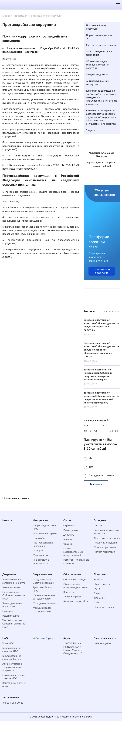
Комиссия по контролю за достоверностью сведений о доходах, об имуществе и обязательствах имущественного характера (101, 117)
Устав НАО (8, 643)
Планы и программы (105, 547)
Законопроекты (11, 587)
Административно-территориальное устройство (13, 667)
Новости (7, 520)
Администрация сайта (75, 601)
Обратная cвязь (72, 574)
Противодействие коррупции (96, 27)
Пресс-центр (101, 574)
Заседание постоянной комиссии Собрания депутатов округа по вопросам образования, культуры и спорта (101, 352)
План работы (40, 551)
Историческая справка (45, 533)
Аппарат (67, 539)
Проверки (7, 611)
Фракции (68, 544)
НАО (5, 638)
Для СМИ (99, 598)
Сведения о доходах (97, 74)
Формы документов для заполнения (99, 53)
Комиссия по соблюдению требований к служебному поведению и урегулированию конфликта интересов (101, 97)
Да (90, 458)
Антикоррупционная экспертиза (97, 83)
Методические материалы (101, 45)
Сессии (98, 526)
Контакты (68, 592)
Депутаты (69, 535)
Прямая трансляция (104, 552)
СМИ (96, 602)
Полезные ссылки (104, 607)
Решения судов (10, 616)
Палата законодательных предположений (73, 551)
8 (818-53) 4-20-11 (13, 703)
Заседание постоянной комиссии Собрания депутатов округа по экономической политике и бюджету (101, 400)
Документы (9, 574)
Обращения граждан (74, 579)
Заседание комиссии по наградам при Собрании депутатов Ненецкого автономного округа (98, 377)
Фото (97, 589)
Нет (91, 467)
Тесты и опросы (72, 597)
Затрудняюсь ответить (101, 475)
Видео (97, 593)
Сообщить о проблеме (102, 271)
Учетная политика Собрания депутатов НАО (13, 623)
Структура (69, 526)
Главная (6, 16)
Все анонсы (110, 311)
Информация (20, 16)
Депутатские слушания (107, 538)
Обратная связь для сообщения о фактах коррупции (97, 64)
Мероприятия (40, 555)
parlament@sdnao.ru (104, 643)
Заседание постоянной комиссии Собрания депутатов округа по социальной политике (101, 327)
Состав (67, 520)
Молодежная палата (44, 603)
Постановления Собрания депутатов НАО (13, 595)
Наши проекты (102, 584)
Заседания (100, 520)
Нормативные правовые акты (99, 37)
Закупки (90, 130)
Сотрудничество (42, 574)
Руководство (70, 530)
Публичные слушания (106, 543)
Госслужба (38, 538)
